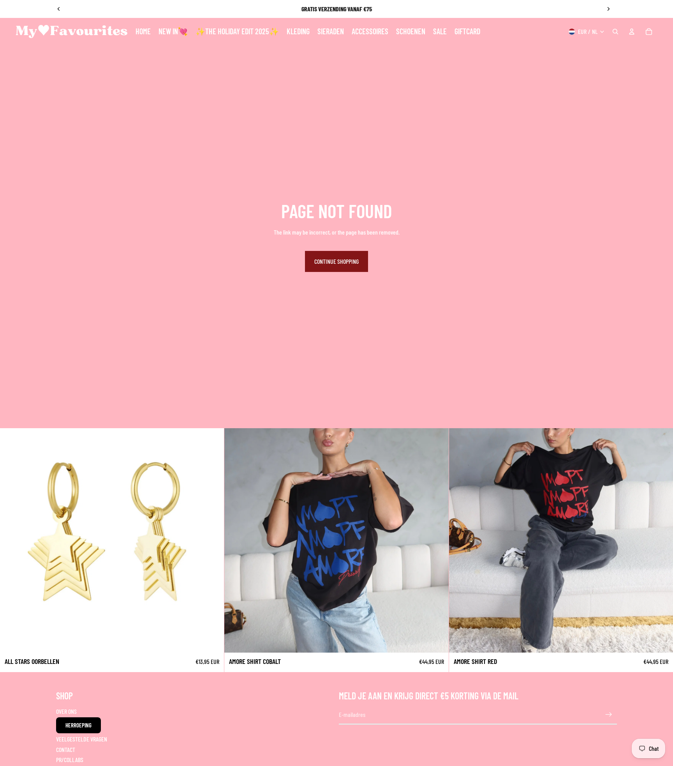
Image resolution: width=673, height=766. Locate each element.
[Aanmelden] (609, 714)
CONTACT (65, 749)
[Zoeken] (615, 31)
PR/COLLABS (69, 759)
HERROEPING (78, 725)
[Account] (631, 31)
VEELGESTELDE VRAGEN (81, 739)
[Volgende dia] (608, 9)
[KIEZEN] (437, 641)
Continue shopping (336, 261)
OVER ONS (66, 711)
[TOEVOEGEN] (212, 641)
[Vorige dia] (58, 9)
